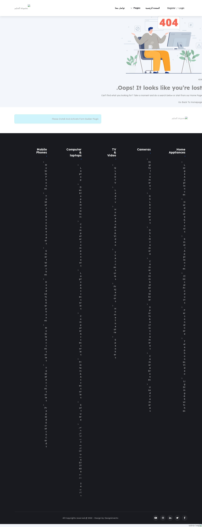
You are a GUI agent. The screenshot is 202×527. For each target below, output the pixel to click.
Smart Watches (45, 262)
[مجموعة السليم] (22, 8)
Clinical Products (184, 289)
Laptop (80, 173)
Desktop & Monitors (80, 202)
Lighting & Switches (184, 396)
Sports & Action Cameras (149, 328)
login (181, 8)
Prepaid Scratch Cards (46, 427)
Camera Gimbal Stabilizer (149, 280)
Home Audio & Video (115, 227)
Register (171, 8)
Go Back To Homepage (190, 102)
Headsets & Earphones (45, 301)
